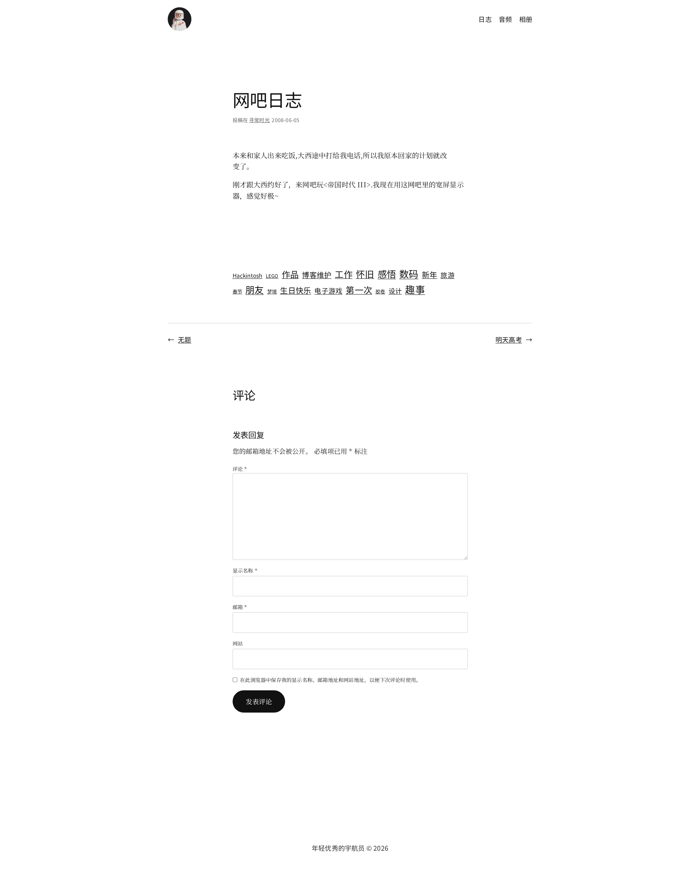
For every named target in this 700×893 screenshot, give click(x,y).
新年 (429, 274)
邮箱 (240, 607)
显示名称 (245, 570)
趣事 (415, 289)
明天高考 (508, 339)
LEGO (272, 275)
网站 (238, 643)
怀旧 (365, 273)
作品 (290, 274)
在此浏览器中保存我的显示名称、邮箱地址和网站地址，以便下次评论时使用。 (330, 679)
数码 (408, 274)
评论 (240, 468)
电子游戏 (328, 290)
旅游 (447, 275)
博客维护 (316, 274)
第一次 (359, 289)
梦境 (272, 291)
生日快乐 (295, 290)
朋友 (254, 289)
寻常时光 (259, 120)
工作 (343, 274)
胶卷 (380, 291)
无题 (184, 339)
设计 (395, 290)
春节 (237, 291)
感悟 (387, 273)
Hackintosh (247, 275)
